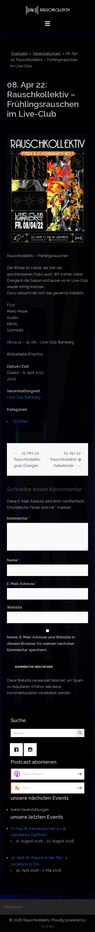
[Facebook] (17, 749)
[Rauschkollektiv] (47, 10)
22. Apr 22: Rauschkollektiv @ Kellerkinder (65, 459)
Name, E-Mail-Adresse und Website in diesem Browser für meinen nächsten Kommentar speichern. (41, 643)
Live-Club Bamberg (23, 397)
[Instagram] (31, 749)
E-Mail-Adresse (22, 584)
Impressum (13, 907)
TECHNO (20, 421)
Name (13, 560)
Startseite (19, 53)
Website (14, 607)
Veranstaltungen (47, 53)
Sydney (47, 926)
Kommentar (18, 518)
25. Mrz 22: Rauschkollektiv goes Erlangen (27, 459)
